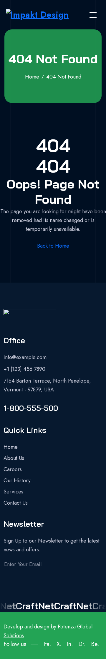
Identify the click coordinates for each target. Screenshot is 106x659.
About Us (14, 458)
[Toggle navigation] (93, 15)
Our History (17, 480)
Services (13, 491)
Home (11, 447)
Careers (13, 469)
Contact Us (16, 503)
